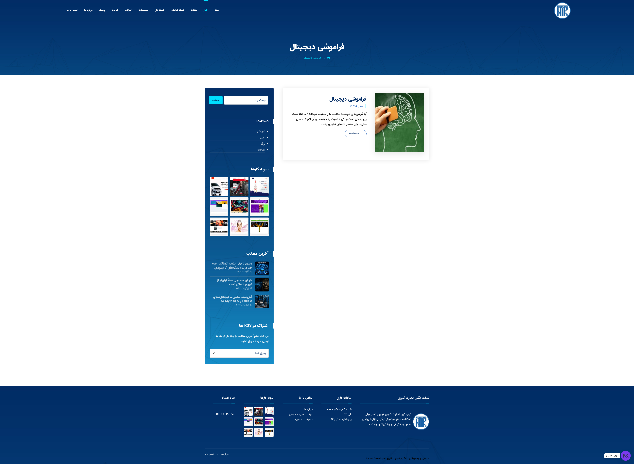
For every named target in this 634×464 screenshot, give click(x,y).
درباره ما (308, 409)
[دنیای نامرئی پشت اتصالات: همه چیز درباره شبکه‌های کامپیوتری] (262, 268)
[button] (232, 414)
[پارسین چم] (259, 227)
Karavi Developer (376, 458)
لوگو (263, 143)
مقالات (261, 149)
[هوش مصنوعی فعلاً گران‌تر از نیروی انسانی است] (262, 284)
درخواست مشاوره (304, 420)
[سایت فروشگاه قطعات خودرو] (219, 186)
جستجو (215, 100)
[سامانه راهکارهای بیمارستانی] (219, 206)
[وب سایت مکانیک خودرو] (239, 186)
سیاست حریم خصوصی (301, 415)
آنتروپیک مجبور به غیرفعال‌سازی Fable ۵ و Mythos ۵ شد (232, 299)
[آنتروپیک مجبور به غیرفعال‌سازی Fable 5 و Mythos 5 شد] (262, 301)
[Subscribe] (214, 353)
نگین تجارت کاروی (396, 458)
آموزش (261, 131)
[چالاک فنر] (219, 227)
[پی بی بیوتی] (239, 227)
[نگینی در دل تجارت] (562, 10)
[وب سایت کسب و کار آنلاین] (259, 186)
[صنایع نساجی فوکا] (239, 206)
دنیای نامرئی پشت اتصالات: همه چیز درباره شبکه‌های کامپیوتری (231, 265)
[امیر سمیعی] (259, 206)
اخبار (262, 137)
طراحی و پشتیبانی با (417, 458)
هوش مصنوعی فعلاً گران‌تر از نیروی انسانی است (234, 282)
